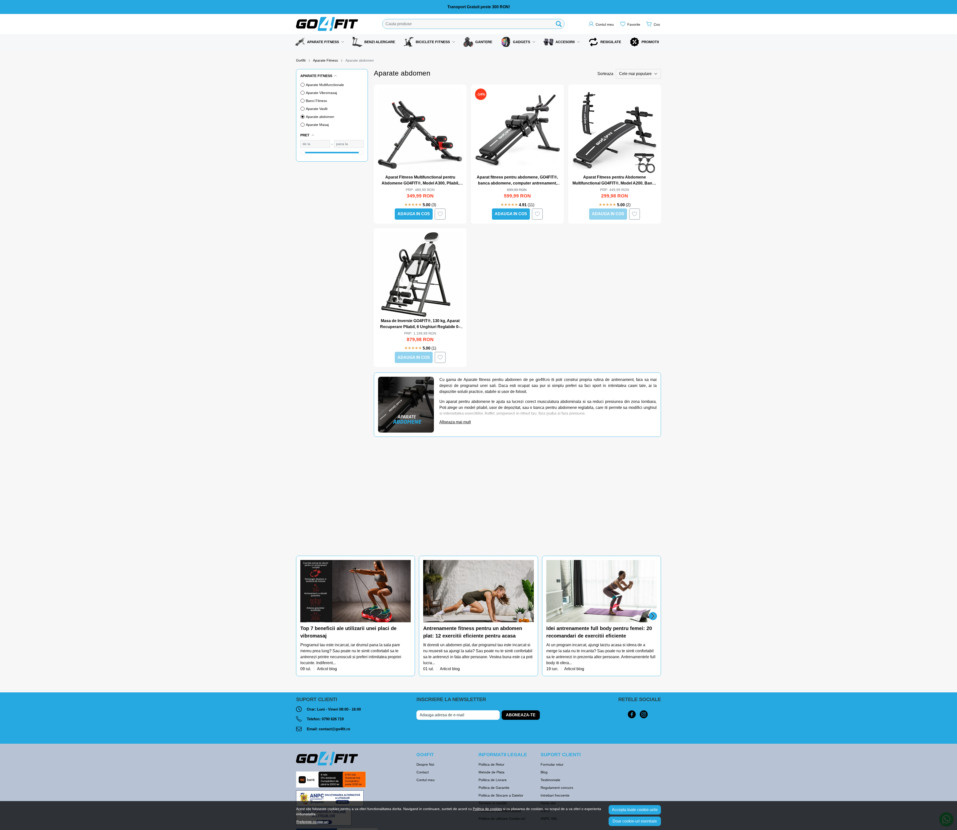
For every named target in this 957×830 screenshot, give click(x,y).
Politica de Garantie (493, 788)
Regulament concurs (557, 788)
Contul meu (425, 780)
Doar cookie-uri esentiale (635, 821)
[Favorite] (630, 24)
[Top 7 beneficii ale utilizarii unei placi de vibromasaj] (355, 591)
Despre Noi (425, 764)
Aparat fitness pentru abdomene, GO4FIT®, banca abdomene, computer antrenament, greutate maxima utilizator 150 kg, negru (517, 180)
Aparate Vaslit (316, 109)
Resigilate (610, 42)
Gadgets (521, 42)
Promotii (650, 42)
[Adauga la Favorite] (440, 214)
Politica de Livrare (492, 780)
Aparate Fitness (323, 42)
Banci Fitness (316, 101)
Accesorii (565, 42)
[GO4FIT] (327, 24)
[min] (315, 144)
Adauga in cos (414, 214)
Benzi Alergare (379, 42)
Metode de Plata (491, 772)
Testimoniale (550, 780)
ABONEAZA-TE (521, 715)
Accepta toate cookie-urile (635, 810)
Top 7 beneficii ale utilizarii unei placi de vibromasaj (348, 632)
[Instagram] (644, 714)
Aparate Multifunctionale (325, 85)
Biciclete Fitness (433, 42)
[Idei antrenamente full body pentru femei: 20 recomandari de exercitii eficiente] (601, 591)
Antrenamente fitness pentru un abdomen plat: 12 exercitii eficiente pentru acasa (472, 632)
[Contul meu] (601, 24)
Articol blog (327, 669)
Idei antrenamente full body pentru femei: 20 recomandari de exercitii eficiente (599, 632)
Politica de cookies (487, 809)
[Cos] (653, 24)
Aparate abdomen (320, 117)
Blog (544, 772)
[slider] (302, 152)
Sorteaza (605, 74)
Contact (422, 772)
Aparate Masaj (317, 125)
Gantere (483, 42)
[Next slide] (653, 616)
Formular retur (552, 764)
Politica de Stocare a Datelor (500, 795)
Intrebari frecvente (555, 795)
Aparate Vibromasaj (321, 93)
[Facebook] (632, 714)
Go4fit (301, 60)
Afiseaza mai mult (455, 422)
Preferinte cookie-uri (312, 822)
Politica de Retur (491, 764)
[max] (349, 144)
